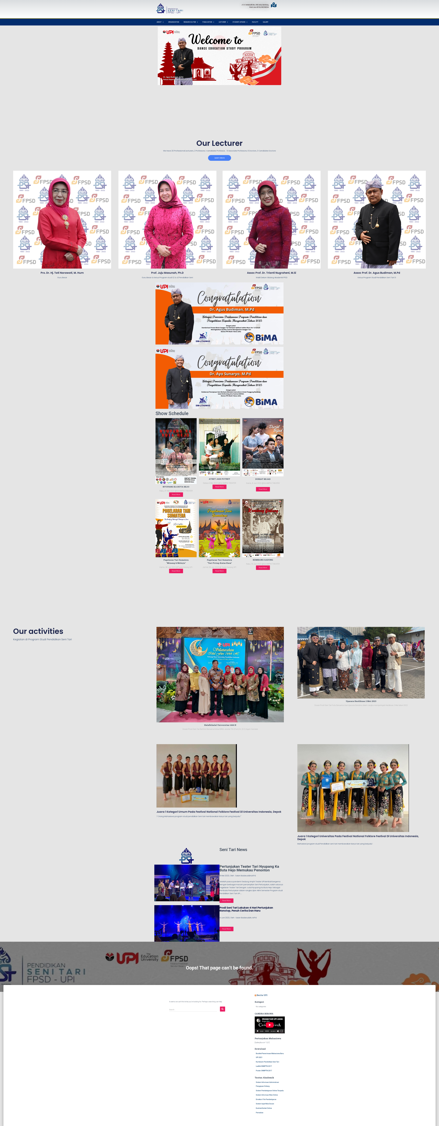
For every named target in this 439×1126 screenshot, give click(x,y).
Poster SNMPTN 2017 (264, 1071)
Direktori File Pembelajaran (266, 1099)
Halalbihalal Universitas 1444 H (220, 725)
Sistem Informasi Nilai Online (267, 1095)
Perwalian (259, 1113)
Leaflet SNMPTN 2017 (264, 1066)
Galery (265, 22)
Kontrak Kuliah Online (264, 1108)
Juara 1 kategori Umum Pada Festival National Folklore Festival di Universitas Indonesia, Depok (219, 812)
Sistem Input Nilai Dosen (265, 1104)
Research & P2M (190, 22)
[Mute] (278, 1031)
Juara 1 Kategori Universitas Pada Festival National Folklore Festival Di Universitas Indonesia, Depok (358, 837)
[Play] (258, 1031)
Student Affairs (239, 22)
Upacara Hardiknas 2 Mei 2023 (361, 701)
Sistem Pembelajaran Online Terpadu (270, 1091)
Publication (207, 22)
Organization (173, 22)
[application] (270, 1024)
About (159, 22)
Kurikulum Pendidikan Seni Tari (267, 1062)
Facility (255, 22)
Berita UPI (262, 995)
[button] (219, 158)
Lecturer (222, 22)
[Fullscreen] (282, 1031)
